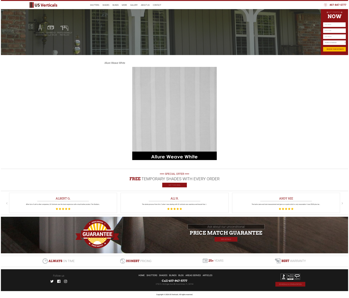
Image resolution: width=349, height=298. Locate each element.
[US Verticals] (43, 5)
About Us (145, 5)
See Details (226, 239)
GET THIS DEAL (174, 185)
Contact (157, 5)
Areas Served (193, 275)
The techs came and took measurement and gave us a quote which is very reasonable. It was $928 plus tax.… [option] (286, 201)
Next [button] (342, 200)
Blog (181, 275)
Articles (207, 275)
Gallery (134, 5)
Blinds (116, 5)
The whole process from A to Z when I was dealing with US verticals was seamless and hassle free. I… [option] (174, 201)
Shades (105, 5)
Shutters (94, 5)
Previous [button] (7, 200)
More (124, 5)
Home (142, 275)
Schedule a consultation (290, 284)
